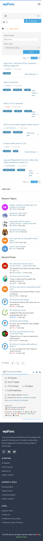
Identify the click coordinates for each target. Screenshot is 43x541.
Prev (35, 58)
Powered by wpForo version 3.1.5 (31, 419)
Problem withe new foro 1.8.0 (15, 143)
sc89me (14, 225)
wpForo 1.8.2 (8, 111)
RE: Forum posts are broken (20, 276)
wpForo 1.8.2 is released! (13, 103)
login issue (7, 73)
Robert (8, 107)
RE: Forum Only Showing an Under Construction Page (22, 332)
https (16, 151)
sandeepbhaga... (11, 166)
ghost (7, 147)
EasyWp (28, 89)
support (14, 215)
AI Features (6, 463)
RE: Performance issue (18, 310)
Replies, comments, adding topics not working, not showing (23, 206)
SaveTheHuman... (11, 128)
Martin (14, 317)
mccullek (15, 340)
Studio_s (8, 85)
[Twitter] (4, 452)
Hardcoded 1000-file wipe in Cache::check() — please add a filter (23, 222)
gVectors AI (6, 471)
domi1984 (15, 242)
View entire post (30, 74)
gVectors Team (7, 511)
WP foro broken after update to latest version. (21, 124)
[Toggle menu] (39, 4)
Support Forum (7, 491)
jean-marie (15, 232)
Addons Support (8, 499)
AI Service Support (9, 495)
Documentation (7, 487)
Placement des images (18, 230)
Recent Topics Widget (18, 247)
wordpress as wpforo (9, 169)
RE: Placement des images (19, 300)
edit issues (28, 111)
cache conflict (18, 89)
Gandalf (8, 69)
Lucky (14, 248)
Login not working (11, 82)
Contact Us (6, 515)
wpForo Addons (8, 475)
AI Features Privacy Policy (11, 519)
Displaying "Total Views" (18, 213)
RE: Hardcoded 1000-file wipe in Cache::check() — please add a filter (23, 265)
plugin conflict (18, 132)
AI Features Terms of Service (12, 522)
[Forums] (4, 22)
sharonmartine (17, 272)
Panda (14, 209)
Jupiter (14, 283)
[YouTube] (9, 452)
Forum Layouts (7, 467)
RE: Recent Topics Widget (19, 321)
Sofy (13, 306)
